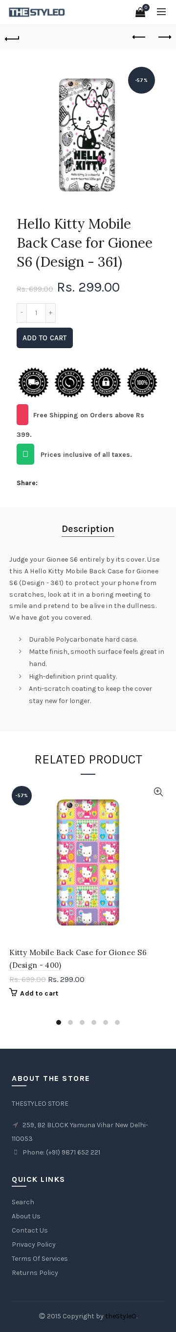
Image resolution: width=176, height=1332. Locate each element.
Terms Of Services (40, 1258)
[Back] (12, 37)
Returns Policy (35, 1273)
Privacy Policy (34, 1244)
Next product (164, 37)
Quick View (158, 792)
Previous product (139, 37)
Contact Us (30, 1230)
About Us (26, 1216)
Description (88, 528)
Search (23, 1202)
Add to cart (44, 337)
